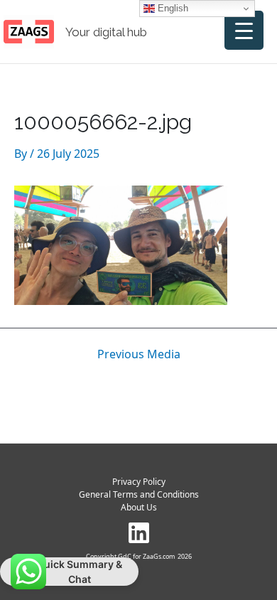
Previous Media (138, 354)
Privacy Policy (138, 482)
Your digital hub (106, 32)
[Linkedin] (139, 533)
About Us (139, 507)
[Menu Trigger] (244, 30)
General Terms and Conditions (139, 494)
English (171, 8)
